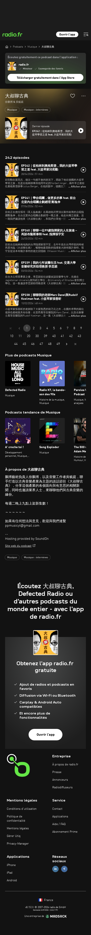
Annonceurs (60, 779)
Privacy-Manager (18, 843)
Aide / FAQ (59, 824)
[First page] (10, 328)
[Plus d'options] (83, 95)
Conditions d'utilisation (22, 808)
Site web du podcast (18, 545)
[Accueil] (6, 46)
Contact (57, 808)
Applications (60, 816)
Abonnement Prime (64, 831)
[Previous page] (19, 328)
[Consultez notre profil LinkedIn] (55, 869)
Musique (12, 110)
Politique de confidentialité (16, 818)
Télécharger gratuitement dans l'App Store (45, 77)
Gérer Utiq (14, 836)
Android (12, 880)
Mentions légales (18, 828)
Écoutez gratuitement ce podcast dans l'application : (43, 57)
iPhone (11, 865)
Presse (56, 772)
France (48, 900)
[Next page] (66, 344)
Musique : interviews (36, 110)
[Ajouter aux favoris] (72, 95)
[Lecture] (80, 130)
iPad (9, 872)
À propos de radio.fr (65, 764)
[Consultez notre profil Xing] (64, 869)
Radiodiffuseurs (62, 787)
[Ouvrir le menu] (85, 34)
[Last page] (75, 344)
